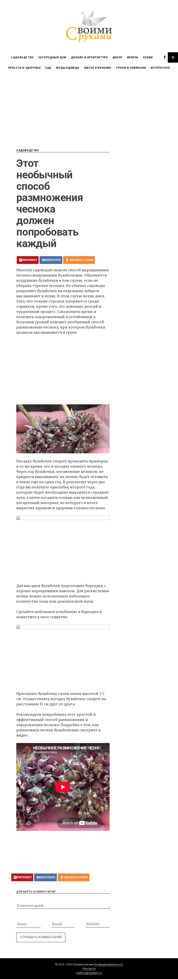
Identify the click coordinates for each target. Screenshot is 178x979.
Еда (48, 67)
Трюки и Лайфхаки (131, 67)
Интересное (160, 67)
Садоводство (22, 57)
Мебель (132, 57)
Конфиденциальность (108, 964)
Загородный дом (52, 57)
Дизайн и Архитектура (89, 57)
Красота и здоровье (24, 67)
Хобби (148, 57)
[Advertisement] (89, 105)
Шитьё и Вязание (97, 67)
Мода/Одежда (67, 67)
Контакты (89, 968)
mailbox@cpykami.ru (89, 972)
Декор (117, 57)
